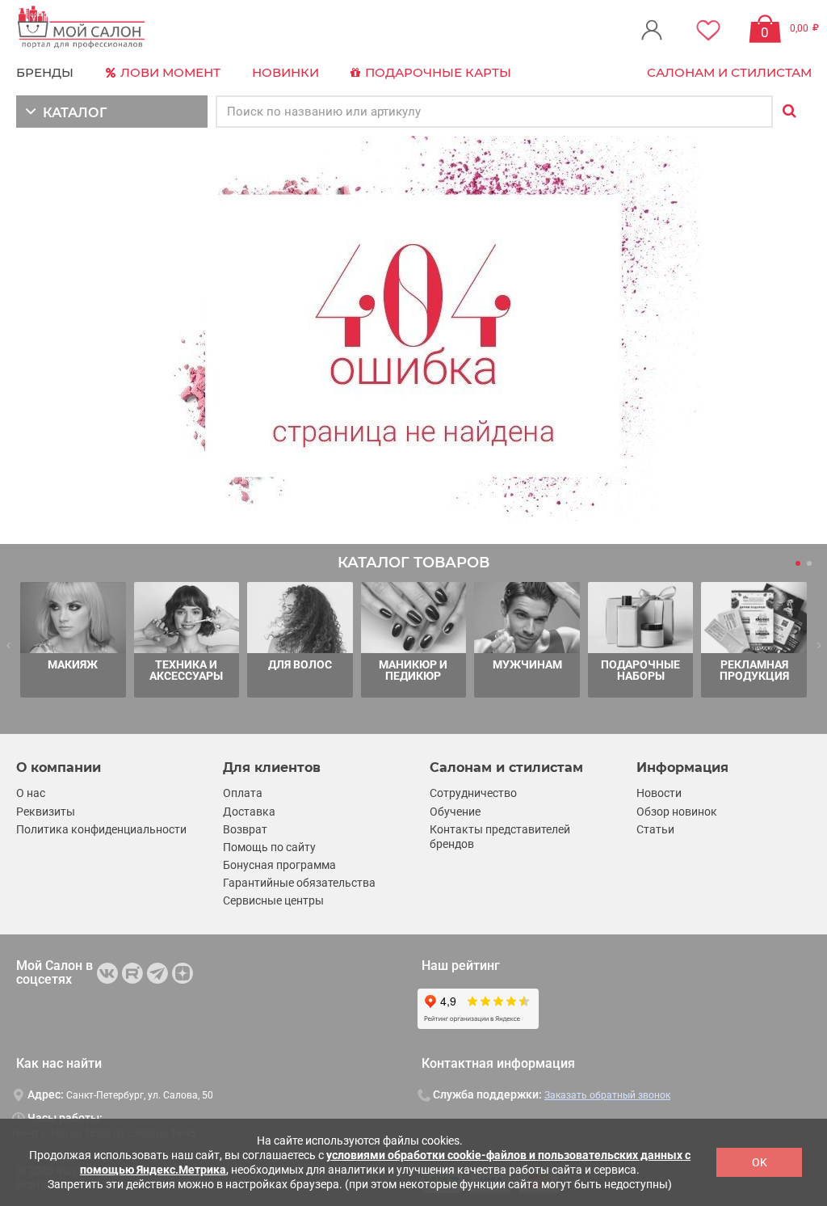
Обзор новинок (676, 811)
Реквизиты (45, 811)
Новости (659, 792)
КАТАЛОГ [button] (71, 112)
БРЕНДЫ (44, 72)
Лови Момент (168, 72)
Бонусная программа (279, 864)
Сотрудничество (473, 792)
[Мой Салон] (81, 28)
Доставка (249, 811)
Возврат (245, 829)
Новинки (285, 72)
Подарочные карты (436, 72)
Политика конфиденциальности (101, 829)
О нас (30, 792)
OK (759, 1162)
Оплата (242, 792)
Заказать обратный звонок (607, 1095)
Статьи (655, 829)
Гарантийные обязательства (299, 882)
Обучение (455, 811)
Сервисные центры (273, 900)
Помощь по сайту (269, 847)
